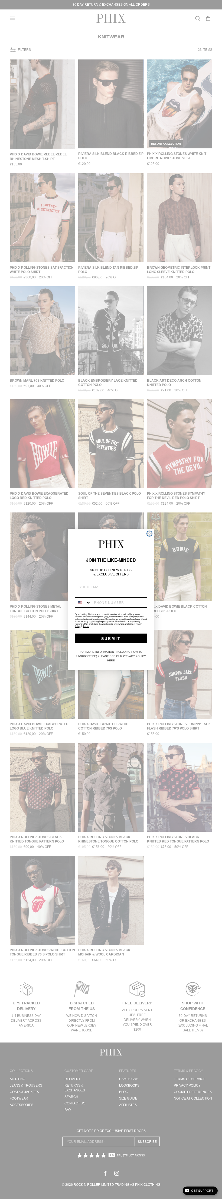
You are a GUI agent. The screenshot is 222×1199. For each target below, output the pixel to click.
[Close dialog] (149, 533)
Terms (86, 626)
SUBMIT (111, 638)
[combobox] (83, 602)
